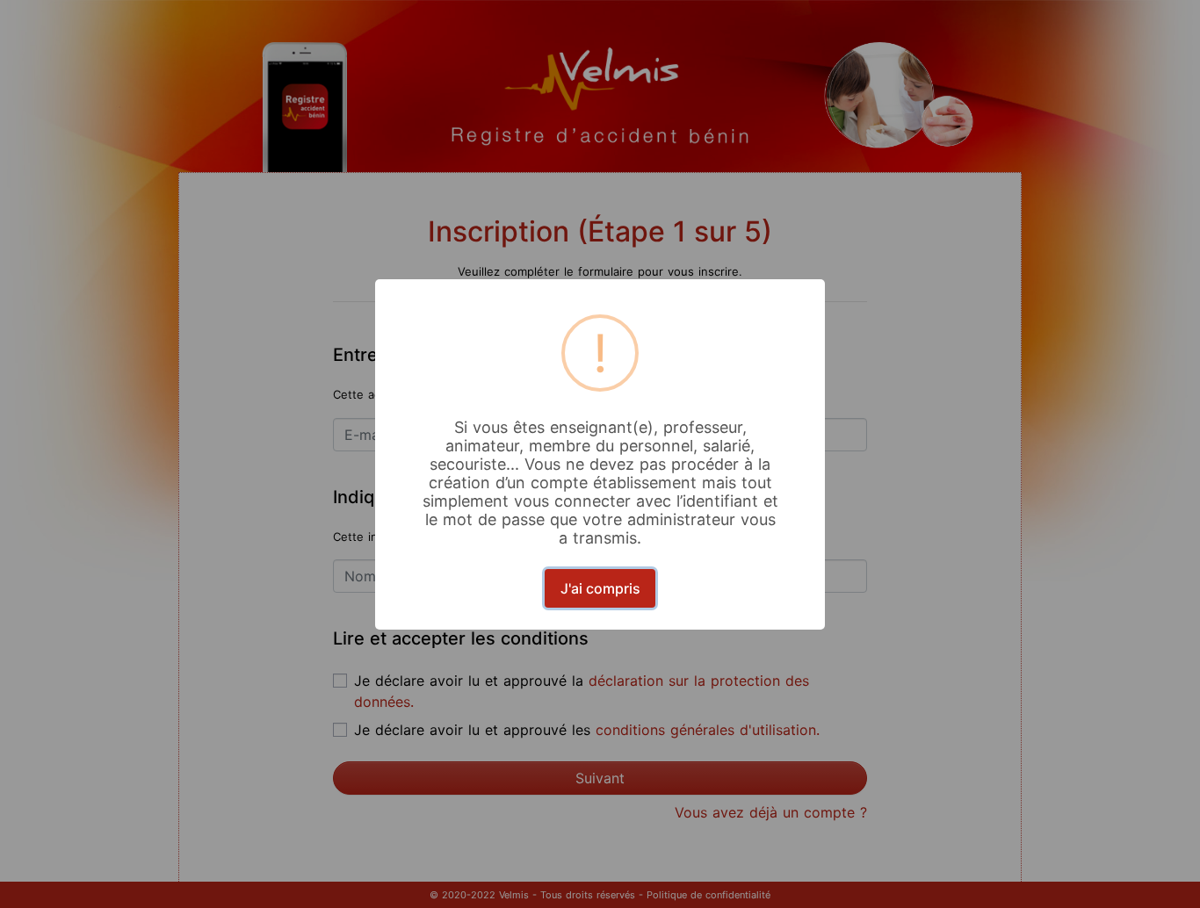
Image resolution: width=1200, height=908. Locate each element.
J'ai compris (600, 588)
